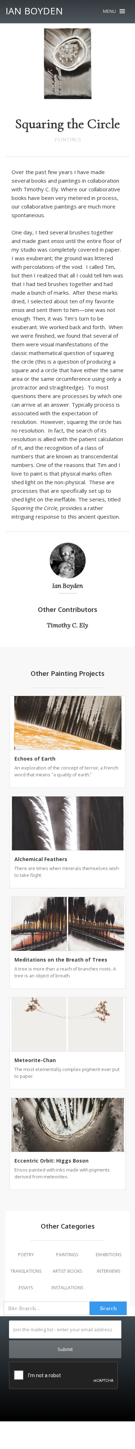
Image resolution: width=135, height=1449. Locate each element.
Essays (26, 1288)
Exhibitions (108, 1255)
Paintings (67, 140)
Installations (67, 1288)
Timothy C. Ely (67, 625)
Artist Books (67, 1271)
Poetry (26, 1255)
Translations (25, 1271)
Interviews (108, 1271)
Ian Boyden (67, 585)
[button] (114, 11)
